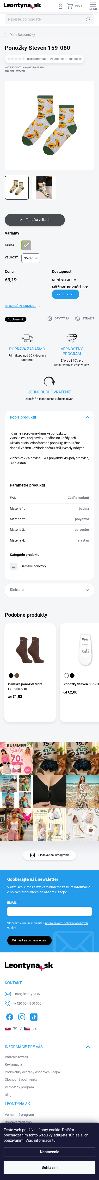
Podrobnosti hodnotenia (66, 59)
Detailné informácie (20, 306)
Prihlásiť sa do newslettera (29, 940)
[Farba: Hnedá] (16, 675)
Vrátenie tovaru (16, 1057)
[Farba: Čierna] (11, 675)
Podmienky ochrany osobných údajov (33, 1072)
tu (54, 1140)
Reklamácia (13, 1064)
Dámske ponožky (33, 566)
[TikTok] (33, 1016)
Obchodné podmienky (21, 1079)
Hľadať (88, 19)
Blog (8, 1095)
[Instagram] (21, 1016)
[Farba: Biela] (66, 675)
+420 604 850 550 (28, 1003)
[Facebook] (9, 1016)
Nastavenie (49, 1152)
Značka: (15, 71)
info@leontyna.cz (27, 994)
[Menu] (93, 6)
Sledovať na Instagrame (53, 855)
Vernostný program (19, 1087)
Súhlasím (50, 1167)
